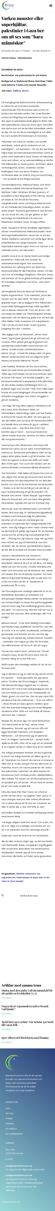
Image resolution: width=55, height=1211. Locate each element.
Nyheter (10, 1123)
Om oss (9, 1113)
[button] (50, 5)
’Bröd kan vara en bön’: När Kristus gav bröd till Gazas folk (27, 1023)
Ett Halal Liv (11, 1128)
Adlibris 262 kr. (21, 90)
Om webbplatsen (14, 1133)
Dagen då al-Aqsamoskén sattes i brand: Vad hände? (25, 1007)
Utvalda (25, 50)
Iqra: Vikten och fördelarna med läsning (25, 1038)
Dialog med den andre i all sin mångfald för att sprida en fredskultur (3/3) (27, 992)
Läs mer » (6, 997)
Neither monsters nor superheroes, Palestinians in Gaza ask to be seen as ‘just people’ (25, 877)
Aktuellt (16, 50)
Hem (8, 1108)
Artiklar (9, 1118)
